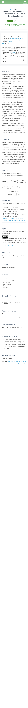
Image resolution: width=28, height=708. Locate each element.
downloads (5, 158)
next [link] (19, 194)
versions (16, 158)
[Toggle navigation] (25, 2)
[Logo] (3, 2)
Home (11, 9)
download (13, 52)
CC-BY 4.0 (9, 41)
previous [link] (10, 194)
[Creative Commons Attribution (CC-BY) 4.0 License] (5, 237)
